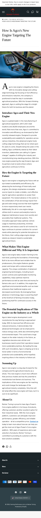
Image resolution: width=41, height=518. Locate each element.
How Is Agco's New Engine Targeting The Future (19, 21)
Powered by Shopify (20, 506)
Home (6, 19)
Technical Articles (16, 19)
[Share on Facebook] (3, 446)
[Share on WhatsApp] (7, 446)
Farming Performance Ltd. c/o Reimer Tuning (23, 504)
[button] (3, 12)
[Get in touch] (32, 12)
